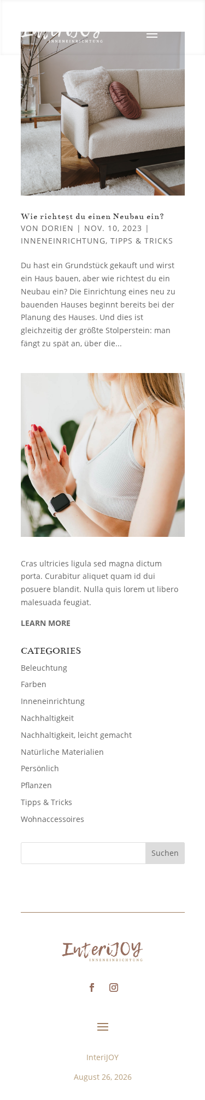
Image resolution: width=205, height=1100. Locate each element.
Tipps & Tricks (141, 240)
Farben (33, 684)
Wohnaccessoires (52, 819)
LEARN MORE (46, 623)
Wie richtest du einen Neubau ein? (93, 216)
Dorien (58, 228)
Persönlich (40, 768)
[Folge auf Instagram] (113, 987)
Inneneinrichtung (63, 240)
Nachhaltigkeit (47, 718)
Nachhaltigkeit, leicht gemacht (76, 735)
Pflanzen (36, 785)
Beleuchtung (44, 668)
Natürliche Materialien (62, 752)
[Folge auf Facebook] (92, 987)
